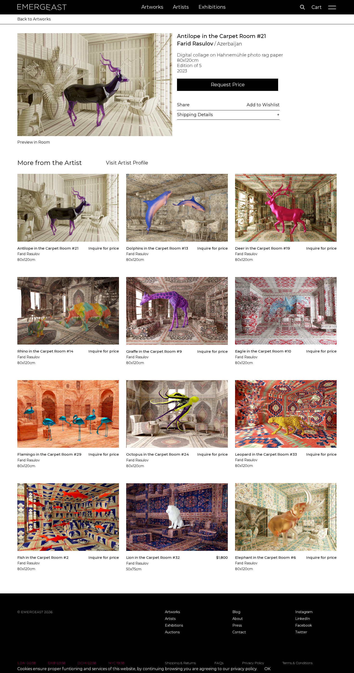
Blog (236, 612)
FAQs (218, 663)
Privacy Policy (253, 663)
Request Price (228, 85)
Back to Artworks (34, 19)
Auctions (172, 632)
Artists (181, 7)
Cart (317, 7)
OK (267, 669)
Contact (239, 632)
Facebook (303, 625)
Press (237, 625)
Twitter (301, 632)
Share (183, 104)
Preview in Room (33, 142)
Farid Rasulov (195, 43)
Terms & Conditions (297, 663)
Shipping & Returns (180, 663)
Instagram (304, 612)
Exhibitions (212, 7)
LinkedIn (302, 618)
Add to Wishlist (263, 104)
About (237, 618)
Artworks (152, 7)
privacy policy (243, 669)
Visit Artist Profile (127, 162)
